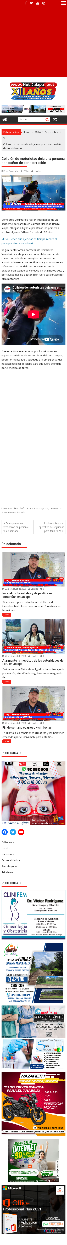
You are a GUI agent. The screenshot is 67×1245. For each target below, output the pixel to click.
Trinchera (7, 872)
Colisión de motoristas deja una (32, 508)
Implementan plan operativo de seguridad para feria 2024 (51, 527)
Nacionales (8, 854)
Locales (37, 171)
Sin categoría (9, 866)
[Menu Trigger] (63, 2)
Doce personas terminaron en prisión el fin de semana (16, 527)
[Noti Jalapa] (4, 119)
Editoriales (8, 842)
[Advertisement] (33, 41)
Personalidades (11, 860)
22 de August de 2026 (15, 588)
